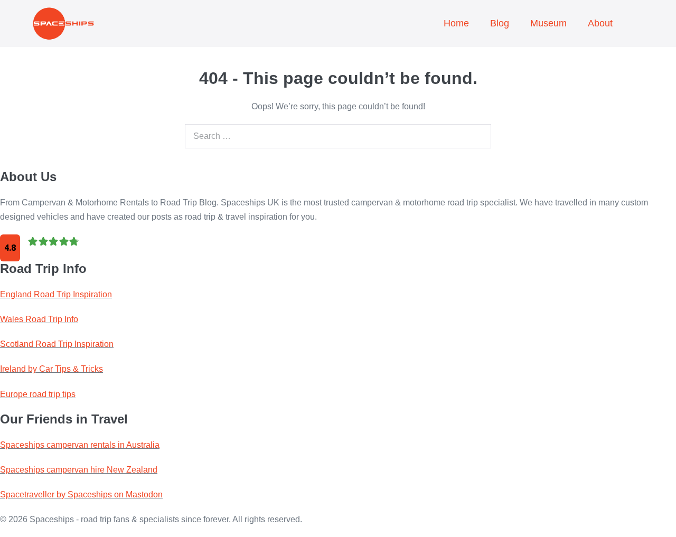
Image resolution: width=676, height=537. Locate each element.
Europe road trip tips (38, 394)
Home (456, 23)
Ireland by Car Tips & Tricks (51, 368)
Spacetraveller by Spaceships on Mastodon (81, 494)
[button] (633, 15)
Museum (548, 23)
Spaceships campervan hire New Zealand (78, 469)
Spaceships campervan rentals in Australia (79, 444)
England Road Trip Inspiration (56, 294)
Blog (499, 23)
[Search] (480, 136)
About (600, 23)
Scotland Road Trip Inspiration (57, 344)
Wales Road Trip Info (39, 319)
